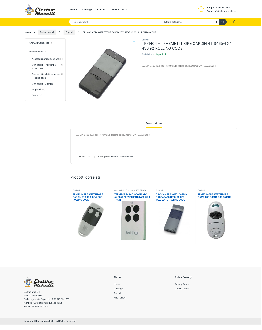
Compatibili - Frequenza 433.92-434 (130, 190)
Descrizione (154, 123)
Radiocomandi (47, 32)
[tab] (154, 125)
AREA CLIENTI (118, 9)
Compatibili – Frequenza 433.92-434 (48, 66)
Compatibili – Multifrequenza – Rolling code (48, 76)
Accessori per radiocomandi (47, 59)
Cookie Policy (182, 288)
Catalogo (87, 9)
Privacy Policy (182, 284)
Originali (69, 32)
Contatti (101, 9)
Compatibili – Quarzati (44, 83)
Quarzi (37, 95)
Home (73, 9)
